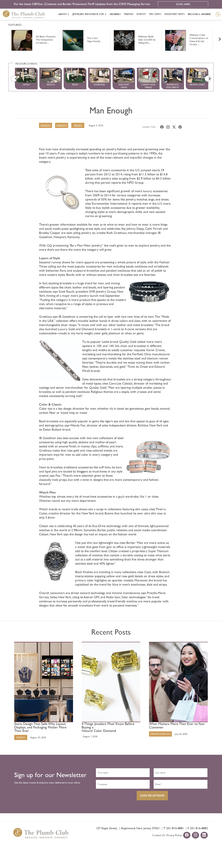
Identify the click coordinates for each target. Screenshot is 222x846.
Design (20, 737)
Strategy (61, 125)
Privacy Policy (174, 835)
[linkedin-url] (204, 835)
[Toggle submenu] (68, 14)
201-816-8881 (175, 828)
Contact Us (158, 835)
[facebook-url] (186, 835)
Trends (129, 14)
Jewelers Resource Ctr (88, 14)
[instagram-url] (195, 835)
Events (141, 14)
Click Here (183, 4)
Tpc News (155, 14)
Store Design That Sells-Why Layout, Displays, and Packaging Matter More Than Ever (40, 727)
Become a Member (199, 14)
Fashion (45, 125)
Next (215, 38)
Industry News (175, 14)
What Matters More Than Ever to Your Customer (177, 725)
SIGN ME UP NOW (152, 795)
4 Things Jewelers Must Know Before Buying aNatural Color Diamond (108, 727)
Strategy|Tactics (160, 734)
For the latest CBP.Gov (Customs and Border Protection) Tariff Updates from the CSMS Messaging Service (82, 4)
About (62, 14)
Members (115, 14)
